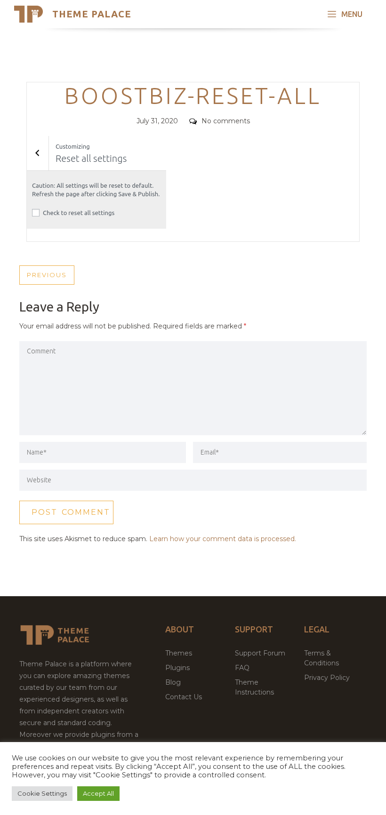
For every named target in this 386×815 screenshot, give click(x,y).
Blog (173, 682)
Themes (178, 653)
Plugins (177, 667)
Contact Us (183, 697)
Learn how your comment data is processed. (222, 539)
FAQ (242, 667)
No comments (225, 121)
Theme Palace (91, 13)
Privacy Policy (327, 677)
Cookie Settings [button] (42, 793)
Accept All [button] (98, 793)
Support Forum (260, 653)
